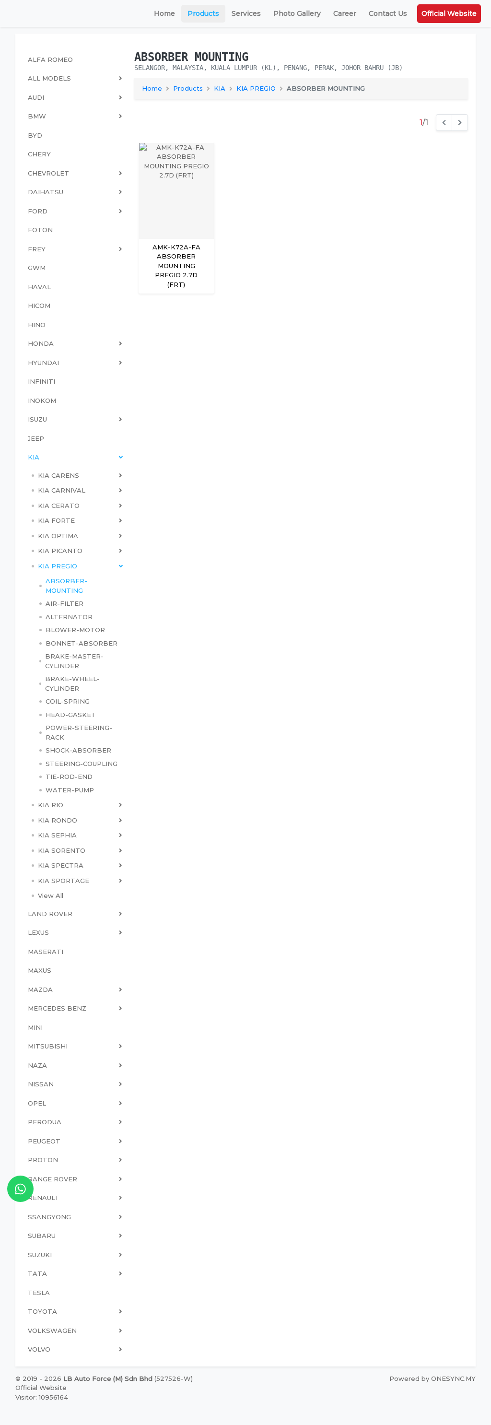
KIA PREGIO (256, 88)
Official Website (449, 13)
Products (203, 13)
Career (344, 13)
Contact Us (388, 13)
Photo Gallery (297, 13)
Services (246, 13)
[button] (77, 476)
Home (164, 13)
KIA (219, 88)
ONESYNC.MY (453, 1378)
